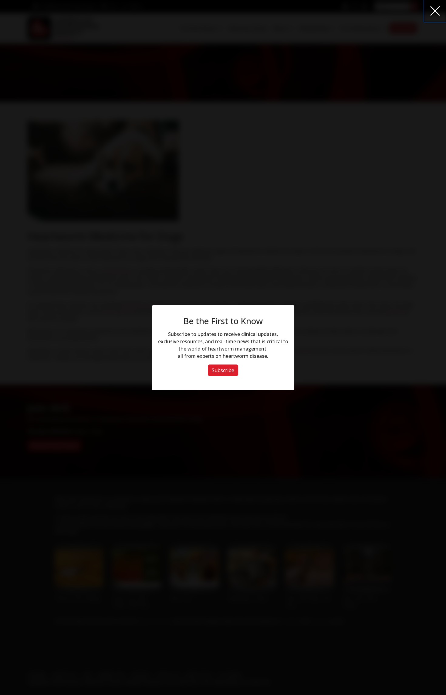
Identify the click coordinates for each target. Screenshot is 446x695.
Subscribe (223, 370)
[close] (435, 11)
